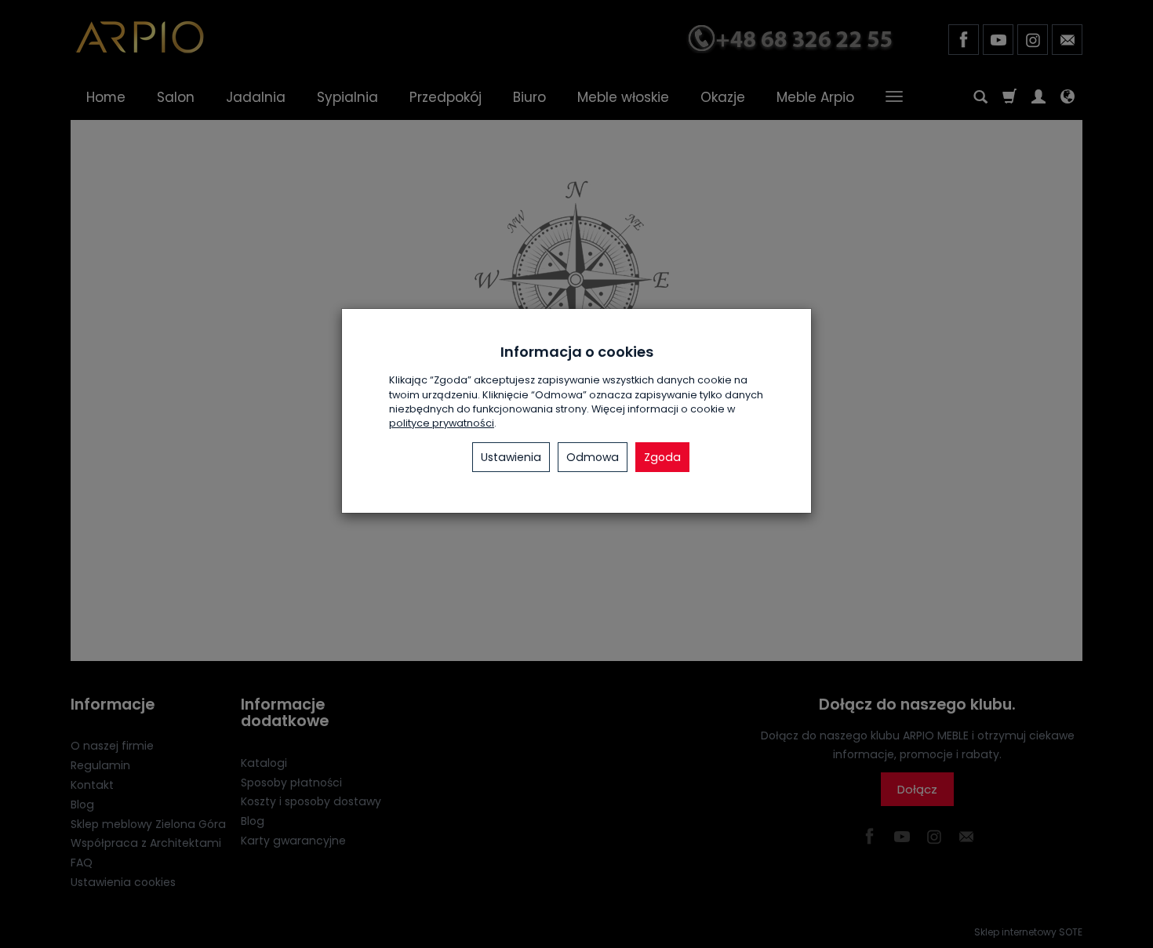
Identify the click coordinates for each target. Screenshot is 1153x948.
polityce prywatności (441, 423)
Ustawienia (511, 457)
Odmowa (592, 457)
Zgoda (662, 457)
